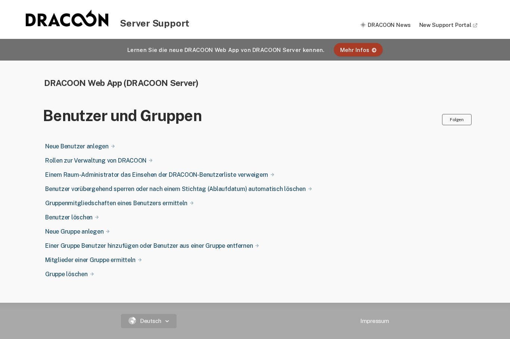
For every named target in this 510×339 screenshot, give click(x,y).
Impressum (374, 321)
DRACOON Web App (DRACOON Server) (121, 83)
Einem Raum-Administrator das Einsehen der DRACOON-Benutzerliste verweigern (156, 174)
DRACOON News (389, 25)
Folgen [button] (457, 119)
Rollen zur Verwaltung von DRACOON (95, 160)
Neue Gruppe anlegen (74, 231)
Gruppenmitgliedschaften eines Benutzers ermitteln (116, 203)
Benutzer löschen (69, 217)
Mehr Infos (354, 50)
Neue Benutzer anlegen (77, 146)
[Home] (67, 24)
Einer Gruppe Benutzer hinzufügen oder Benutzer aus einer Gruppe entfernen (149, 245)
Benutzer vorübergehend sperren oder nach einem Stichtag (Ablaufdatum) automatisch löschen (175, 188)
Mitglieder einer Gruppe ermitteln (90, 260)
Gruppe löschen (66, 274)
